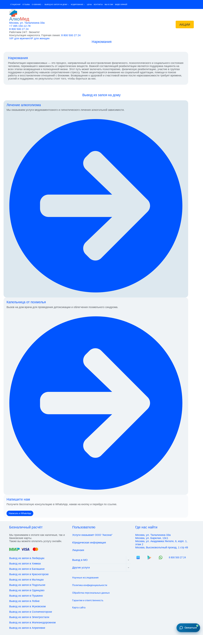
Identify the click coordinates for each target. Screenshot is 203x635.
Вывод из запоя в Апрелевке (27, 627)
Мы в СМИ (109, 4)
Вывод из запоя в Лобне (24, 601)
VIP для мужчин (19, 38)
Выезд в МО (80, 559)
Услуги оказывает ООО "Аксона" (92, 534)
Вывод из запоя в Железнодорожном (32, 622)
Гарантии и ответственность (87, 600)
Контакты (98, 4)
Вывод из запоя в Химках (25, 563)
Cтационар (15, 4)
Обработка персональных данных (91, 593)
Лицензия (78, 550)
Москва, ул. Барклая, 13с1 (151, 538)
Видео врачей (121, 4)
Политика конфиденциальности (89, 585)
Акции (184, 24)
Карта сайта (78, 607)
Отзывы (26, 4)
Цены (89, 4)
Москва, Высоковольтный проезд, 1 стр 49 (161, 547)
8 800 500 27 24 (19, 29)
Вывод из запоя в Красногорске (29, 574)
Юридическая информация (89, 542)
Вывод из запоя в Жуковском (27, 606)
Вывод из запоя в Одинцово (26, 590)
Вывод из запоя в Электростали (29, 617)
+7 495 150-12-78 (19, 25)
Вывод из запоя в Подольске (27, 584)
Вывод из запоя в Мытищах (26, 579)
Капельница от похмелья (26, 302)
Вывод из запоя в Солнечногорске (30, 611)
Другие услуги (81, 567)
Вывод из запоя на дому (101, 95)
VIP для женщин (39, 38)
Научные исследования (85, 577)
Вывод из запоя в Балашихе (27, 568)
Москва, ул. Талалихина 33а (27, 22)
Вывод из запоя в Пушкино (26, 595)
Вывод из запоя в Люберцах (26, 558)
